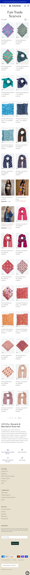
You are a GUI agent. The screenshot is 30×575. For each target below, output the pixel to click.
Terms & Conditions (6, 559)
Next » (20, 418)
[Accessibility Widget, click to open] (27, 573)
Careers (3, 514)
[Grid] (25, 20)
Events (3, 511)
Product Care (5, 478)
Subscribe (15, 543)
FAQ (2, 483)
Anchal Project (8, 569)
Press (3, 499)
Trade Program (5, 495)
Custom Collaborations (8, 497)
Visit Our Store (5, 509)
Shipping (4, 473)
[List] (28, 20)
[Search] (5, 6)
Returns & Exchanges (7, 476)
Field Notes (4, 518)
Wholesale (4, 492)
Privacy (14, 559)
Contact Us (4, 471)
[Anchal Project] (15, 5)
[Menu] (2, 6)
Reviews (3, 480)
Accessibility (21, 559)
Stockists (4, 516)
